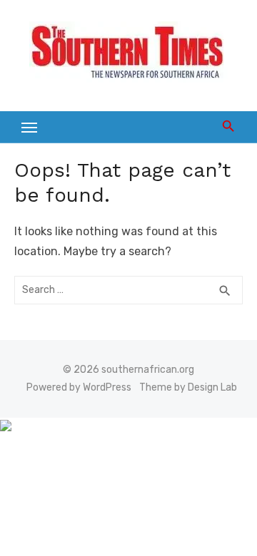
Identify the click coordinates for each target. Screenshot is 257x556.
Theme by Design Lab (188, 387)
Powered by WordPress (78, 387)
